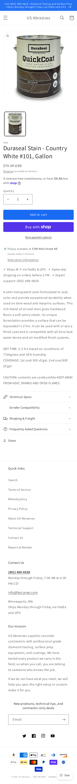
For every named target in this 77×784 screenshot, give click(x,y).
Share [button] (12, 440)
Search (13, 480)
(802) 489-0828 (19, 572)
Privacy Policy (18, 509)
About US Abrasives (21, 518)
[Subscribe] (64, 719)
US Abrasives (24, 777)
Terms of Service (19, 490)
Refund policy (17, 499)
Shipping (8, 171)
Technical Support (20, 528)
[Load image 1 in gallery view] (15, 124)
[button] (5, 18)
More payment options (38, 237)
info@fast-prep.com (23, 592)
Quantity (8, 191)
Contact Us (15, 538)
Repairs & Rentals (20, 547)
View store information (23, 260)
